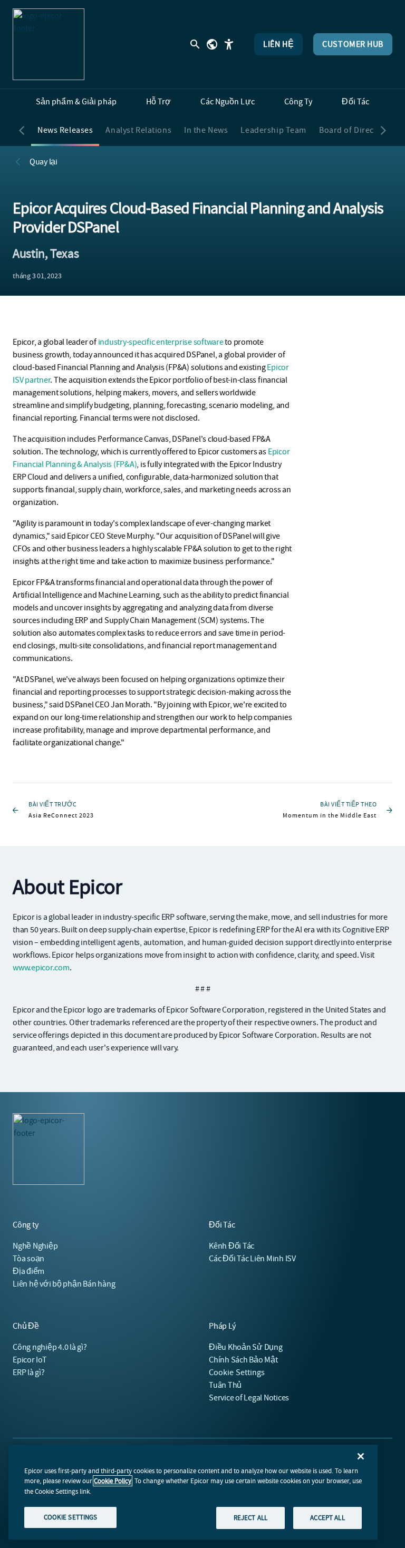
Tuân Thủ (225, 1385)
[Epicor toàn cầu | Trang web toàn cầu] (212, 44)
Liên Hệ (278, 44)
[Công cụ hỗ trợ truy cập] (228, 44)
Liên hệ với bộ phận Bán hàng (64, 1284)
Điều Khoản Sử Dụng (246, 1347)
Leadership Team (273, 130)
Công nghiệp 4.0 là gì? (50, 1347)
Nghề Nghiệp (35, 1246)
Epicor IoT (30, 1360)
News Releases (65, 130)
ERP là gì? (29, 1372)
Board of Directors (354, 130)
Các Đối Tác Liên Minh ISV (252, 1258)
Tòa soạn (28, 1258)
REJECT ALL (250, 1517)
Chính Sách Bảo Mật (243, 1360)
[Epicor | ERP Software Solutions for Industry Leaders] (48, 44)
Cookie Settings (237, 1372)
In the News (206, 130)
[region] (193, 1492)
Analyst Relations (138, 130)
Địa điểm (28, 1271)
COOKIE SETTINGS (71, 1517)
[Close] (360, 1456)
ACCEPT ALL (327, 1517)
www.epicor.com (41, 967)
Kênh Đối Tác (231, 1246)
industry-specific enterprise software (161, 342)
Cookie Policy (112, 1480)
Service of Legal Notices (249, 1398)
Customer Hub (352, 44)
